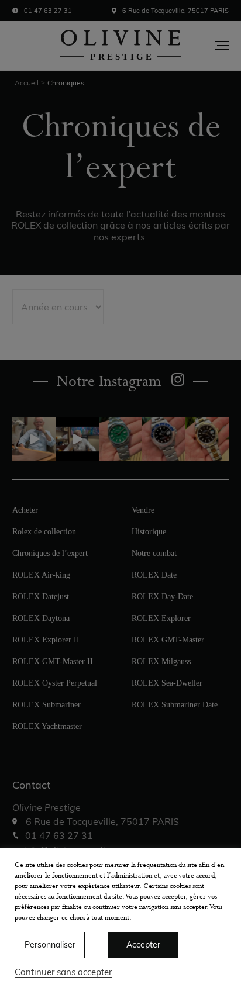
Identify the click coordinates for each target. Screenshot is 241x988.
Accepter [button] (143, 944)
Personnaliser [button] (50, 944)
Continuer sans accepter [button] (63, 972)
